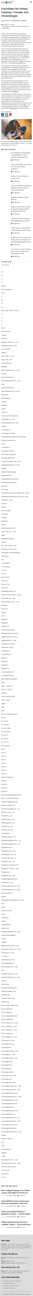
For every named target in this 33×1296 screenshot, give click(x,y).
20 (2, 300)
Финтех (3, 1177)
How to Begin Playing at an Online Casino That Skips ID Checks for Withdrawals (15, 1193)
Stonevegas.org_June (8, 1076)
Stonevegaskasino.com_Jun (10, 1118)
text (2, 1142)
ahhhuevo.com (6, 332)
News (3, 683)
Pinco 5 (3, 767)
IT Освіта (4, 570)
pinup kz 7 (4, 791)
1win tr (3, 293)
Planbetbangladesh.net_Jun (10, 844)
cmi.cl (3, 444)
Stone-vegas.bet (7, 1009)
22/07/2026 (21, 1227)
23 (2, 304)
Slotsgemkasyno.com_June (10, 977)
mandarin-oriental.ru (8, 644)
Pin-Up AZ (4, 721)
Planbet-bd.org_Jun (8, 805)
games (3, 525)
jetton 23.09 (5, 577)
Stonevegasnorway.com (9, 1125)
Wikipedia (15, 92)
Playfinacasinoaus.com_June (11, 890)
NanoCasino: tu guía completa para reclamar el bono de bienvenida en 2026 (21, 251)
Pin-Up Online (5, 728)
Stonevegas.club (6, 1062)
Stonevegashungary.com (9, 1111)
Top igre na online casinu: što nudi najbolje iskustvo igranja (20, 220)
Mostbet (4, 658)
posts (3, 907)
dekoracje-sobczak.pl (8, 454)
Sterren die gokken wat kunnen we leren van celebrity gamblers (21, 167)
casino (3, 21)
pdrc (2, 711)
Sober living (5, 984)
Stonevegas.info (6, 1065)
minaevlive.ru (5, 651)
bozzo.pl (4, 402)
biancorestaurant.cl (7, 377)
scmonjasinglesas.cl (7, 963)
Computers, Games (7, 451)
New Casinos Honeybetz (9, 679)
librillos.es (4, 619)
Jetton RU (4, 588)
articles (3, 353)
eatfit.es (4, 468)
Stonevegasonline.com (8, 1128)
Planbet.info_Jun (7, 826)
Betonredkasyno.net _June (10, 370)
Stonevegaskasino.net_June (10, 1121)
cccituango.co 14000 (8, 433)
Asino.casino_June (7, 356)
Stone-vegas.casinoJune (9, 1016)
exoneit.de (4, 490)
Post (2, 904)
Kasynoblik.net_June (8, 598)
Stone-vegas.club (7, 1019)
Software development (9, 988)
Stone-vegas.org (6, 1033)
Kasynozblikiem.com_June (10, 602)
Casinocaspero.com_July (9, 423)
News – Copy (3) (6, 690)
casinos (3, 426)
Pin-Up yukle (5, 746)
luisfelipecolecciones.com (9, 633)
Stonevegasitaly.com (8, 1114)
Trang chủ (6, 25)
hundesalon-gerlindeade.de (10, 553)
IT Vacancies (5, 563)
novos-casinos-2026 (8, 697)
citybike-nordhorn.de (8, 440)
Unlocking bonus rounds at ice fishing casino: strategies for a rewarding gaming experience (21, 240)
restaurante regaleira (8, 935)
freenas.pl (4, 514)
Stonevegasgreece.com (9, 1104)
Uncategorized (6, 1149)
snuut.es (4, 981)
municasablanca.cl (7, 672)
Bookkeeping (5, 398)
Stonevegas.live (6, 1069)
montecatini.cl (6, 654)
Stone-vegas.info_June (9, 1026)
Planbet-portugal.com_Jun (10, 809)
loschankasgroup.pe (8, 630)
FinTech (3, 504)
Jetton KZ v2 (5, 584)
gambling (4, 521)
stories (3, 1135)
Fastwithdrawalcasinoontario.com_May (14, 497)
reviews (3, 942)
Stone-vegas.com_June (9, 1023)
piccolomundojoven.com (9, 714)
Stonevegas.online (7, 1072)
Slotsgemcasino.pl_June (9, 974)
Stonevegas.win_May (8, 1083)
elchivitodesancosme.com (10, 479)
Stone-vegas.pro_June (9, 1037)
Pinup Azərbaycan (7, 777)
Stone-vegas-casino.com (9, 1005)
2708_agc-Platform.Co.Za (10, 311)
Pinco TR (4, 774)
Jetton (3, 574)
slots (2, 970)
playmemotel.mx (7, 893)
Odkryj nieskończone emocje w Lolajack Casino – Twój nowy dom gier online (15, 1224)
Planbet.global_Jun (7, 823)
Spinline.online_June (8, 998)
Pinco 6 (3, 770)
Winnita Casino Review (8, 1167)
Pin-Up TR (4, 735)
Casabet (4, 405)
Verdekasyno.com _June (9, 1160)
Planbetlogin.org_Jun (8, 858)
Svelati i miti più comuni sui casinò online (19, 177)
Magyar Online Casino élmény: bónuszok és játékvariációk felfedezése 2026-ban (21, 209)
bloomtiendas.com (7, 388)
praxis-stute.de (6, 911)
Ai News (3, 335)
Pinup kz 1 (4, 784)
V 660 (3, 1156)
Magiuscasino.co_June (8, 640)
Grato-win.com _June (8, 532)
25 (2, 307)
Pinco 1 (3, 753)
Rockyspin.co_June (7, 953)
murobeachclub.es (7, 676)
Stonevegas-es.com (8, 1040)
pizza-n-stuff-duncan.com (10, 798)
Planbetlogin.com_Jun (8, 855)
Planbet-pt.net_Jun (8, 812)
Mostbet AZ (5, 669)
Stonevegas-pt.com (8, 1044)
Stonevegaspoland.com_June (11, 1132)
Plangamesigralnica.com (9, 879)
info (2, 560)
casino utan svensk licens (9, 416)
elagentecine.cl (6, 475)
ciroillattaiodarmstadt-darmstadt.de (13, 437)
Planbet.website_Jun (8, 837)
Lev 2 (3, 616)
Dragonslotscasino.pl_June (10, 465)
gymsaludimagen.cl (7, 539)
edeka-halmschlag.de (8, 472)
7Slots (3, 328)
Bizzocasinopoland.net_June (10, 381)
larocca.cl (4, 609)
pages (3, 704)
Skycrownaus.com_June (9, 967)
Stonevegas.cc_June (8, 1055)
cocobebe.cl (5, 447)
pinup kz (4, 781)
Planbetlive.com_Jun (8, 851)
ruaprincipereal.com (8, 960)
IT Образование (5, 567)
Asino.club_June (6, 360)
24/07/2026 (21, 1217)
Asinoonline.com (6, 363)
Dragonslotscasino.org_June (11, 461)
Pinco (3, 749)
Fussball (4, 518)
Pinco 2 (3, 756)
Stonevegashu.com (7, 1107)
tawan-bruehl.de (7, 1139)
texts (3, 1146)
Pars (2, 707)
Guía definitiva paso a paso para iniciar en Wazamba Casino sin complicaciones (15, 1203)
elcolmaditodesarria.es (8, 482)
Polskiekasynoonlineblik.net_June (12, 900)
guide (3, 535)
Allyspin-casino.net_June (9, 342)
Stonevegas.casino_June (9, 1051)
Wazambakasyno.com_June (10, 1163)
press (3, 914)
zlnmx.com (4, 1174)
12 (1, 272)
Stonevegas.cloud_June (9, 1058)
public (3, 921)
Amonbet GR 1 (6, 349)
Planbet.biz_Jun (6, 816)
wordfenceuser (11, 1196)
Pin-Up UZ (4, 739)
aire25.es (4, 339)
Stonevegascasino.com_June (11, 1086)
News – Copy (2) (6, 686)
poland (3, 897)
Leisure (3, 612)
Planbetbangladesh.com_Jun (11, 840)
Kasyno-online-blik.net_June (11, 595)
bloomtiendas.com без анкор (10, 391)
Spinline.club (5, 995)
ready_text (5, 928)
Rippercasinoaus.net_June (10, 946)
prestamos (5, 918)
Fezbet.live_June (7, 500)
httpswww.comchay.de (9, 549)
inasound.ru (5, 556)
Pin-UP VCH (5, 742)
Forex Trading (5, 511)
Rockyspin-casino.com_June (11, 949)
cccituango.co (6, 430)
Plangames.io (5, 872)
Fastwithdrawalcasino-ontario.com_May (15, 493)
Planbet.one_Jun (7, 830)
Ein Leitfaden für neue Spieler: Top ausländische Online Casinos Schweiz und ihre (20, 155)
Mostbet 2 (4, 661)
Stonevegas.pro (6, 1079)
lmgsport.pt (5, 626)
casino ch (4, 412)
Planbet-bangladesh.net (9, 802)
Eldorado (4, 486)
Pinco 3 (3, 760)
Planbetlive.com (6, 847)
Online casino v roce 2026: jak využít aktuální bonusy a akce (21, 229)
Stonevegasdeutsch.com (9, 1093)
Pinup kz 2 (4, 788)
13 (1, 275)
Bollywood (4, 395)
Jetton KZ (4, 581)
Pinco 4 (3, 763)
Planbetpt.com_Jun (8, 861)
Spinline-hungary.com (8, 991)
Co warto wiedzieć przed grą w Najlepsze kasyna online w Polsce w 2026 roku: (21, 188)
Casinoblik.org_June (8, 419)
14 (2, 279)
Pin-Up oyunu (5, 732)
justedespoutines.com (8, 591)
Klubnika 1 (4, 605)
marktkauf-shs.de (7, 647)
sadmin (24, 21)
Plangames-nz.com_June (10, 869)
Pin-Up (3, 718)
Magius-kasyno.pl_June (9, 637)
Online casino (5, 700)
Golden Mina (13, 108)
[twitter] (6, 114)
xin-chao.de (5, 1170)
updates (4, 1153)
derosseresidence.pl (8, 458)
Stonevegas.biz (6, 1047)
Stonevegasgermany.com (10, 1100)
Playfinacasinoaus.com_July (10, 886)
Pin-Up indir (5, 725)
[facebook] (2, 114)
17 (2, 282)
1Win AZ (3, 286)
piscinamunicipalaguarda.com (11, 795)
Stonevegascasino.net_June (10, 1090)
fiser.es (3, 507)
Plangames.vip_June (8, 876)
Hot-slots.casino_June (8, 546)
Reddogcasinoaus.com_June (11, 932)
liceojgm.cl (4, 623)
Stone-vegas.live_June (9, 1030)
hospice (4, 542)
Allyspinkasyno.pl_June (9, 346)
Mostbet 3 (4, 665)
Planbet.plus (5, 833)
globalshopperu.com (8, 528)
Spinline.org (5, 1002)
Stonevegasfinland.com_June (11, 1097)
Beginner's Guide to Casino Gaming (20, 198)
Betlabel (4, 367)
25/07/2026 (21, 1206)
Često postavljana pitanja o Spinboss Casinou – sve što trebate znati (16, 1214)
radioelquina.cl (6, 925)
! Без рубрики (5, 265)
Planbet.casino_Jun (8, 819)
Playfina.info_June (7, 883)
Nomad (3, 693)
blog (2, 384)
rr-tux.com (5, 956)
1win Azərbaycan (6, 290)
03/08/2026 (21, 1196)
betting (3, 374)
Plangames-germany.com (10, 865)
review (3, 939)
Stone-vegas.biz (6, 1012)
